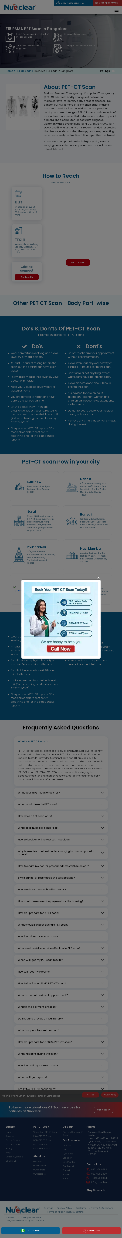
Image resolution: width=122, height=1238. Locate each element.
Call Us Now (93, 1230)
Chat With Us (33, 1230)
